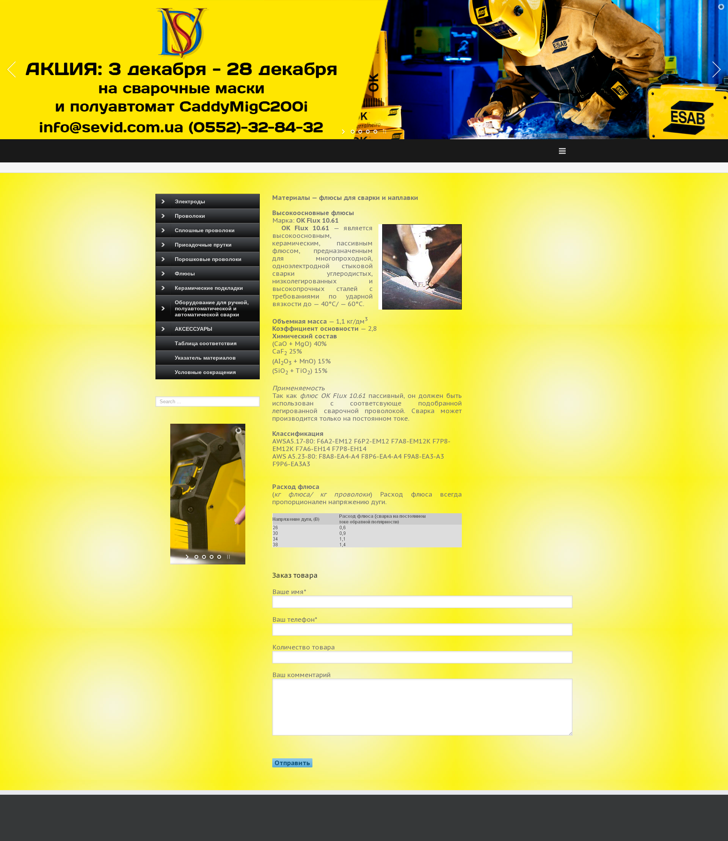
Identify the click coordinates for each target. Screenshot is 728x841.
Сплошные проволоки (205, 230)
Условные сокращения (205, 372)
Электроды (190, 201)
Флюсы (185, 273)
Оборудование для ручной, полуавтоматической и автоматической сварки (212, 308)
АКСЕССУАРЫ (193, 329)
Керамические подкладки (209, 288)
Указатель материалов (205, 358)
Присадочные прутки (203, 245)
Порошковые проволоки (208, 259)
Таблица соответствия (206, 343)
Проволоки (190, 216)
